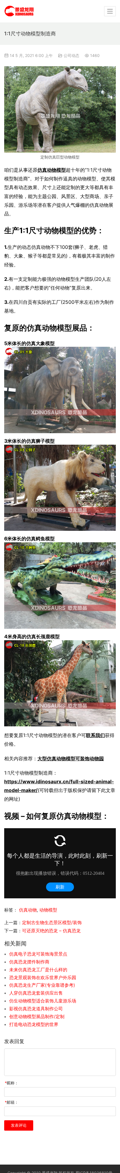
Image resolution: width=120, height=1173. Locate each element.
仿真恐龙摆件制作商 (29, 962)
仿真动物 (28, 910)
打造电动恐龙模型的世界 (33, 1024)
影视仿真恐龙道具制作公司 (36, 1008)
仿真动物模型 (51, 170)
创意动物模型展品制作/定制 (36, 1016)
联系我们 (95, 735)
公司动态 (71, 55)
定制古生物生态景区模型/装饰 (52, 922)
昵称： (11, 1082)
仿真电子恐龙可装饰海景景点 (38, 954)
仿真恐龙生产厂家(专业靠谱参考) (42, 985)
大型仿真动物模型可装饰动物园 (70, 758)
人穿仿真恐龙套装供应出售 (36, 993)
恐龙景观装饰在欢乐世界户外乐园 (42, 977)
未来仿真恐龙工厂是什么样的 (38, 969)
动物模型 (48, 910)
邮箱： (11, 1102)
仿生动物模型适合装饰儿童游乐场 (42, 1001)
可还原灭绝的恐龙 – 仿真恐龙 (51, 930)
